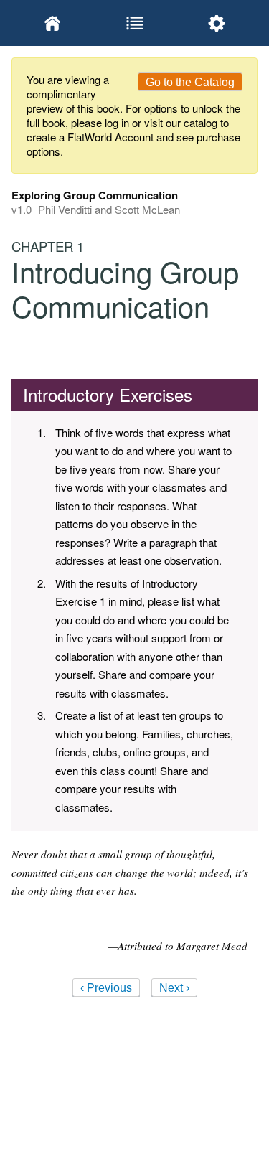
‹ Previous (106, 988)
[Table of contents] (134, 23)
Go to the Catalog (190, 82)
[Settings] (217, 23)
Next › (174, 988)
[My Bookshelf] (52, 23)
